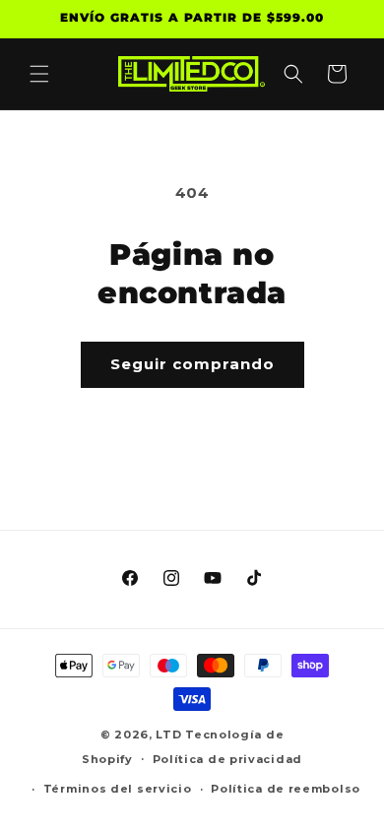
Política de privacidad (227, 759)
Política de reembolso (285, 789)
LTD (170, 734)
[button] (39, 74)
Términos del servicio (117, 789)
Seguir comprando (192, 363)
